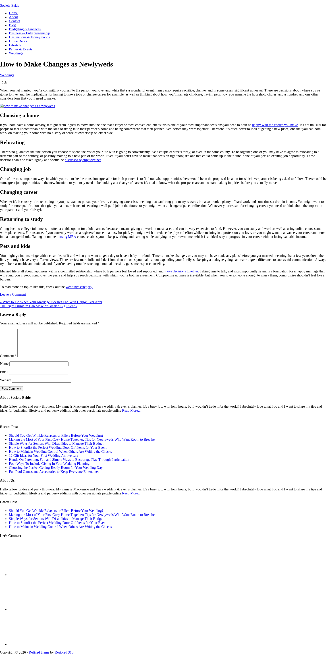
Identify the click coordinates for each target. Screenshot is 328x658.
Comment (8, 356)
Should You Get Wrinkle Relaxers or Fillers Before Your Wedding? (56, 435)
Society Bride (9, 5)
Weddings (7, 75)
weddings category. (79, 287)
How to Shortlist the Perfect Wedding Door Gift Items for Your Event (57, 447)
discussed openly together (83, 160)
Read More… (131, 410)
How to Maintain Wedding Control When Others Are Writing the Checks (60, 451)
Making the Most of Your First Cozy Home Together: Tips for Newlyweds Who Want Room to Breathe (82, 439)
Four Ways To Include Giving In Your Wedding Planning (49, 463)
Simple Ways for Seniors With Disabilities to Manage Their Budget (56, 443)
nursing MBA (66, 237)
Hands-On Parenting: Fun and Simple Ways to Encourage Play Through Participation (69, 459)
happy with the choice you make (275, 125)
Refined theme (39, 652)
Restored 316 (64, 652)
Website (5, 380)
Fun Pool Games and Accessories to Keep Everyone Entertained (54, 471)
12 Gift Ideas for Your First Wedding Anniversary (44, 455)
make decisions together (181, 271)
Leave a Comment (13, 294)
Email (4, 372)
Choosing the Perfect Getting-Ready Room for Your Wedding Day (56, 467)
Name (4, 363)
